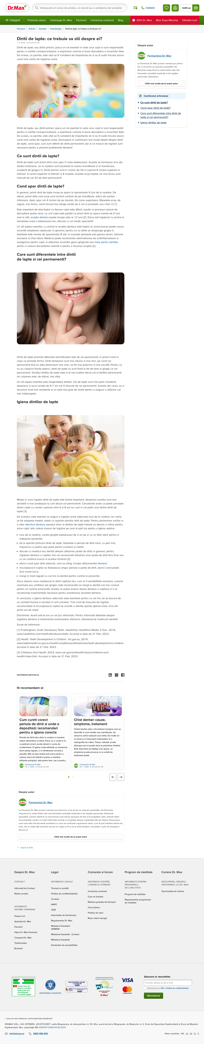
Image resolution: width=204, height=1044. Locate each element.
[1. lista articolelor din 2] (68, 777)
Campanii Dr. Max (23, 937)
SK (191, 1033)
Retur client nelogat (97, 918)
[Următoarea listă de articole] (121, 777)
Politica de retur (95, 912)
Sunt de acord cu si (168, 988)
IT (198, 1033)
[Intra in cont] (175, 7)
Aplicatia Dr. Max (22, 921)
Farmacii (81, 20)
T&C (162, 988)
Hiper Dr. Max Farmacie (25, 932)
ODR (53, 909)
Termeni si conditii (60, 888)
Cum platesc (94, 907)
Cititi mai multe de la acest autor (70, 836)
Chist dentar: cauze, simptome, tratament (90, 722)
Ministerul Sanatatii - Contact (65, 934)
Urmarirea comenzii (102, 20)
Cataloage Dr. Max (61, 20)
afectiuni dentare (35, 524)
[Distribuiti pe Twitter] (116, 675)
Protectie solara (36, 20)
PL (195, 1033)
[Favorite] (166, 7)
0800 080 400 (40, 1033)
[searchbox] (79, 8)
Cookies (55, 899)
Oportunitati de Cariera (172, 891)
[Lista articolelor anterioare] (112, 777)
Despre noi (19, 916)
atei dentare (100, 563)
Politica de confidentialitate (64, 893)
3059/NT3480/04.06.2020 (52, 1027)
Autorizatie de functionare (63, 915)
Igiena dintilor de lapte (153, 122)
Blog (120, 20)
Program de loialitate (135, 894)
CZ (187, 1033)
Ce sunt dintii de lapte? (154, 102)
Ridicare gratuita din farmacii (101, 902)
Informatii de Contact (24, 888)
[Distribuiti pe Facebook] (122, 675)
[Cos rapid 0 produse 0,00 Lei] (195, 7)
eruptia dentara (40, 217)
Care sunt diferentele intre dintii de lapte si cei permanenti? (160, 115)
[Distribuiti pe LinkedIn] (110, 675)
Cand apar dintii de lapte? (155, 107)
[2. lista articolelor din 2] (73, 777)
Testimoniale (20, 943)
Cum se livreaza (95, 896)
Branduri (18, 948)
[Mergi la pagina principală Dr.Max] (17, 8)
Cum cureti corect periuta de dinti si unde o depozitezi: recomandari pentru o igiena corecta (39, 726)
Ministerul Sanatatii (60, 939)
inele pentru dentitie (106, 242)
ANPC (54, 904)
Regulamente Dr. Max (61, 920)
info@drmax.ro (16, 1033)
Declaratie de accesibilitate (64, 945)
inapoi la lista (26, 847)
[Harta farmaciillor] (135, 8)
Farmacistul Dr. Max (33, 764)
